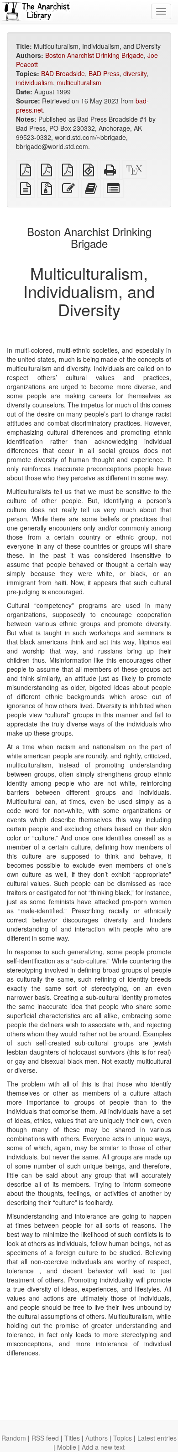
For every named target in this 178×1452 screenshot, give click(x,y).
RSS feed (45, 1437)
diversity (135, 73)
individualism (34, 82)
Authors (96, 1437)
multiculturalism (79, 82)
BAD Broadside (63, 73)
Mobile (66, 1447)
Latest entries (157, 1437)
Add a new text (103, 1447)
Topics (122, 1437)
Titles (72, 1437)
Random (13, 1437)
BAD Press (104, 73)
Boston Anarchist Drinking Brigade (94, 55)
